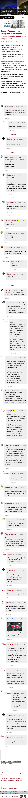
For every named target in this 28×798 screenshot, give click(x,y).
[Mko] (2, 233)
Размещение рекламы (16, 791)
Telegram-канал (15, 793)
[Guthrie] (4, 123)
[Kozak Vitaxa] (2, 247)
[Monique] (3, 670)
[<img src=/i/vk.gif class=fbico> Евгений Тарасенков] (2, 446)
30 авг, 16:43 (21, 473)
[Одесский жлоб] (2, 107)
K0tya (6, 290)
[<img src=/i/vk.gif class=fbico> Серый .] (3, 139)
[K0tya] (2, 290)
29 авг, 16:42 (19, 106)
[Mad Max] (2, 603)
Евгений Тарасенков (12, 445)
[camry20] (3, 411)
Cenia (6, 157)
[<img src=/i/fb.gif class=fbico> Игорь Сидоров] (2, 534)
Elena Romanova (11, 220)
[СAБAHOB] (5, 262)
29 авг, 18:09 (20, 139)
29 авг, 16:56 (19, 247)
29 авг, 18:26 (17, 670)
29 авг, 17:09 (21, 123)
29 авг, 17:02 (19, 410)
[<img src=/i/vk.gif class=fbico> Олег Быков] (3, 274)
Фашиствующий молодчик (17, 692)
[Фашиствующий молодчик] (6, 694)
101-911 (8, 737)
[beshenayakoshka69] (2, 487)
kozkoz (8, 358)
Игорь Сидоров (11, 534)
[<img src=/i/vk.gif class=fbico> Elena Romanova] (2, 221)
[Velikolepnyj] (3, 203)
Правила (3, 763)
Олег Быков (12, 274)
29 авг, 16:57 (15, 290)
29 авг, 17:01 (18, 358)
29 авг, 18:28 (20, 570)
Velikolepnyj (10, 202)
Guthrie (11, 123)
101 (6, 391)
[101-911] (2, 738)
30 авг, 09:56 (18, 737)
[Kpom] (4, 644)
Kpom (9, 644)
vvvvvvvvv (13, 321)
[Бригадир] (5, 473)
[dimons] (3, 619)
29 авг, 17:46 (19, 554)
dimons (9, 619)
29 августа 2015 (5, 41)
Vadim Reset (12, 175)
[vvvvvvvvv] (5, 321)
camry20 (9, 410)
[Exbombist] (3, 570)
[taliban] (4, 554)
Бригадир (14, 473)
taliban (10, 554)
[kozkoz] (3, 358)
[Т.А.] (3, 303)
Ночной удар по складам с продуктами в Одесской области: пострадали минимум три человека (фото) (8, 12)
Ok (21, 796)
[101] (2, 391)
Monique (9, 670)
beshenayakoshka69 (11, 487)
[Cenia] (2, 157)
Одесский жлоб (9, 106)
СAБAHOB (14, 262)
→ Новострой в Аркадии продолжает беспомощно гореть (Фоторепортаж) (11, 779)
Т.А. (8, 303)
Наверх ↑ (10, 763)
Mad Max (8, 602)
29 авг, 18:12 (18, 619)
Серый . (10, 139)
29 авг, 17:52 (18, 602)
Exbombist (10, 570)
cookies (16, 796)
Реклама (14, 28)
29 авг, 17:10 (16, 303)
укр (23, 17)
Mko (6, 233)
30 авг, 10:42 (18, 644)
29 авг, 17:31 (19, 503)
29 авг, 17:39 (18, 590)
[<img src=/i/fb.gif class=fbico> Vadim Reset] (3, 175)
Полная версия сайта (5, 791)
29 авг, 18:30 (20, 715)
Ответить (7, 118)
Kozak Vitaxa (8, 247)
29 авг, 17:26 (21, 202)
